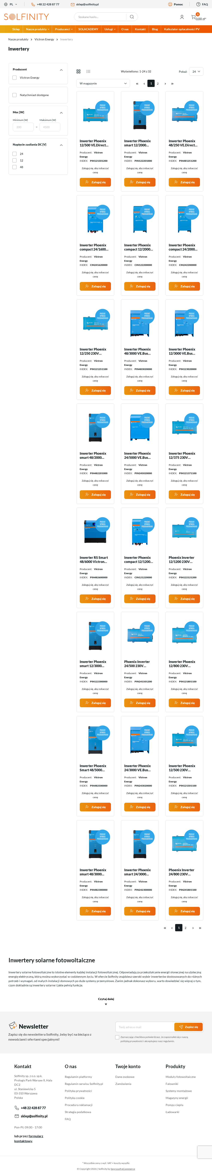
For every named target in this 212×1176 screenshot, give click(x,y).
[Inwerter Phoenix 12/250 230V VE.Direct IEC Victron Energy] (95, 323)
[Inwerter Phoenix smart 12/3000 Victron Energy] (95, 636)
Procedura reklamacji (79, 1105)
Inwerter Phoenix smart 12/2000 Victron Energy (137, 143)
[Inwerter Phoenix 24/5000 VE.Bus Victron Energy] (139, 427)
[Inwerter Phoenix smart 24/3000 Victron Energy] (139, 844)
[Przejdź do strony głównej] (26, 16)
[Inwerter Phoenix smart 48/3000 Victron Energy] (95, 844)
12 (21, 160)
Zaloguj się (98, 182)
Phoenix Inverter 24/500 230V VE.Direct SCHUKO (139, 664)
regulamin (168, 1041)
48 (21, 167)
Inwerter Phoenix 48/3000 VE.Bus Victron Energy (137, 351)
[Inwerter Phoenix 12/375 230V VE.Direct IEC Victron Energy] (184, 427)
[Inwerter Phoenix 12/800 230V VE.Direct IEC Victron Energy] (184, 636)
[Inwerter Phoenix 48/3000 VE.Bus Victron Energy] (139, 323)
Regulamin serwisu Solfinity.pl (84, 1084)
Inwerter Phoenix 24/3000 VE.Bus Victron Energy (137, 768)
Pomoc (178, 4)
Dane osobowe (124, 1076)
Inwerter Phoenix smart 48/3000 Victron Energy (93, 872)
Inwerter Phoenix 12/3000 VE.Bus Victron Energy (182, 351)
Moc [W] (18, 112)
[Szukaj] (132, 16)
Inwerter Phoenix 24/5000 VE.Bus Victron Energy (137, 455)
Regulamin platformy (78, 1076)
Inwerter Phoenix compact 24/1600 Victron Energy (93, 247)
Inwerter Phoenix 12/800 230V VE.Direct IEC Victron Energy (182, 664)
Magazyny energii (177, 1098)
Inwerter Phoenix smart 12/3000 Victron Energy (93, 664)
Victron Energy (29, 77)
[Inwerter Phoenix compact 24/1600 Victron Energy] (95, 219)
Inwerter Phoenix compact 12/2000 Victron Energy (137, 247)
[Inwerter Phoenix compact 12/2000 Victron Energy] (139, 219)
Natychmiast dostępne (34, 95)
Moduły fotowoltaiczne (181, 1076)
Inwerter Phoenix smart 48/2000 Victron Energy (93, 455)
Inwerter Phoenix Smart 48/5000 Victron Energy (93, 768)
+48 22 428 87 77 (48, 4)
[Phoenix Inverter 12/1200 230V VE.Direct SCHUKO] (184, 531)
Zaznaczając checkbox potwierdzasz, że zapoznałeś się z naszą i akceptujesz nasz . (154, 1039)
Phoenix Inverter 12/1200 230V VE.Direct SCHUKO (183, 559)
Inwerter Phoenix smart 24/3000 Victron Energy (137, 872)
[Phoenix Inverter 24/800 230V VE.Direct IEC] (184, 844)
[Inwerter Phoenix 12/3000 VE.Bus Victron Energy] (184, 323)
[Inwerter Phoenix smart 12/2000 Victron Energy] (139, 115)
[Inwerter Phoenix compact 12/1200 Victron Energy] (139, 531)
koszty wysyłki (121, 1163)
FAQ (205, 4)
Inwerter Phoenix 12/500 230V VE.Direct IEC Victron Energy (182, 768)
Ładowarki (172, 1112)
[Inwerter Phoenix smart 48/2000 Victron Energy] (95, 427)
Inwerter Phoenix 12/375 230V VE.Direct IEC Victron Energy (182, 455)
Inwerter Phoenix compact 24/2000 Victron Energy (182, 247)
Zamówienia (123, 1084)
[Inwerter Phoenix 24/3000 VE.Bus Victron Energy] (139, 740)
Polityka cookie (74, 1098)
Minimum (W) (20, 120)
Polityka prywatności (78, 1091)
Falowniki (172, 1084)
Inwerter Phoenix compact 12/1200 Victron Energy (137, 559)
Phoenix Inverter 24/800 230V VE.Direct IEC (181, 872)
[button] (106, 1002)
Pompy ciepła (174, 1105)
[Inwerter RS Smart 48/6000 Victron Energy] (95, 531)
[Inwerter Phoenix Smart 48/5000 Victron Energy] (95, 740)
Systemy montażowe (179, 1091)
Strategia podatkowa (78, 1112)
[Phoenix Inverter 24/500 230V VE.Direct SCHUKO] (139, 636)
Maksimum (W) (48, 120)
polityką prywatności (131, 1041)
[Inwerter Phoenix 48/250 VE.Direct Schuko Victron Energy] (184, 115)
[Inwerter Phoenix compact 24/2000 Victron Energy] (184, 219)
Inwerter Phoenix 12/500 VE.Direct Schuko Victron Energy (93, 143)
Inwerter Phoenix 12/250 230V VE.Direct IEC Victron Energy (93, 351)
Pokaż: (183, 71)
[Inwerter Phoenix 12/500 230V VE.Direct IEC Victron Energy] (184, 740)
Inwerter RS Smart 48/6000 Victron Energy (94, 559)
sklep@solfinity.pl (87, 4)
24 (21, 153)
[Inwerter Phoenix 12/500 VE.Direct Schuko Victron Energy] (95, 115)
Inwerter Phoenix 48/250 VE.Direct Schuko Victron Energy (182, 143)
